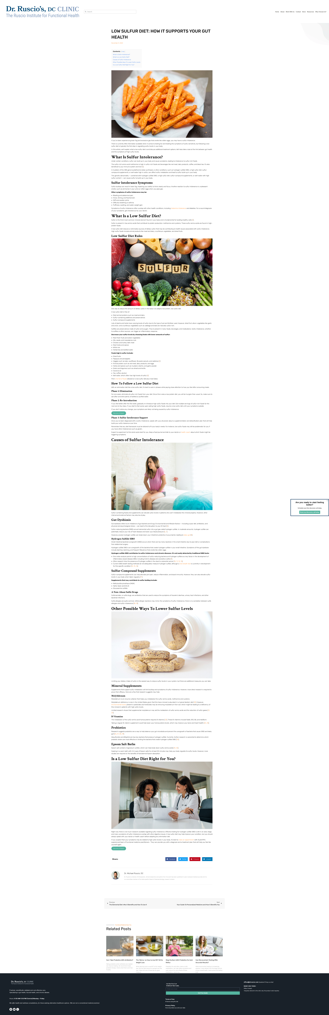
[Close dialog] (327, 500)
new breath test (185, 564)
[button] (170, 859)
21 (208, 710)
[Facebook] (10, 1009)
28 (120, 734)
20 (195, 702)
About (282, 12)
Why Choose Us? (320, 12)
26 (115, 734)
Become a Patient (118, 413)
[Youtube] (14, 1009)
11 (177, 561)
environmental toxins (118, 705)
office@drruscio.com (251, 982)
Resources (310, 12)
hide (123, 51)
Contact (298, 12)
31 (174, 748)
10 (175, 561)
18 (134, 603)
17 (141, 577)
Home (277, 12)
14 (132, 566)
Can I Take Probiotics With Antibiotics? (119, 960)
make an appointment (186, 840)
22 (112, 713)
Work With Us (290, 12)
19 (136, 603)
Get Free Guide (203, 993)
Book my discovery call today (309, 512)
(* (250, 986)
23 (166, 720)
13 (181, 561)
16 (136, 566)
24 (205, 723)
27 (118, 734)
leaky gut (187, 535)
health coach (185, 432)
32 (177, 748)
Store (304, 12)
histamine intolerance (178, 208)
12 (179, 561)
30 (177, 739)
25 (207, 723)
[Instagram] (17, 1009)
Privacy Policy (170, 1005)
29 (123, 734)
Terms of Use (169, 999)
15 (134, 566)
